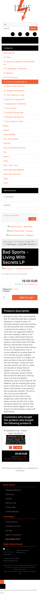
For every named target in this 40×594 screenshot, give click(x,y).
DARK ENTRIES (9, 134)
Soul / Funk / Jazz (10, 165)
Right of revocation (12, 535)
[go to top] (2, 582)
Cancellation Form (12, 539)
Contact (8, 499)
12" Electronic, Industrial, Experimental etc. (18, 63)
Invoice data (9, 507)
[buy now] (10, 447)
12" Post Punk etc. (10, 77)
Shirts (5, 161)
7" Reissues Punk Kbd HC (13, 117)
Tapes (5, 178)
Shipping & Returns (12, 490)
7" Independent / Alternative (14, 104)
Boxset (6, 130)
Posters (6, 156)
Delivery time (10, 503)
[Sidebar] (5, 40)
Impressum (9, 494)
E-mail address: (9, 197)
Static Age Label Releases (13, 170)
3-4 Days (15, 289)
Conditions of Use (12, 526)
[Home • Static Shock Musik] (20, 10)
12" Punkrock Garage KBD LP (15, 82)
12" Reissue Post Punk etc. (14, 86)
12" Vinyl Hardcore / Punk (13, 95)
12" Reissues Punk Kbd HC (14, 91)
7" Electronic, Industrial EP (14, 99)
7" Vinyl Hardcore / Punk (13, 121)
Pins (5, 152)
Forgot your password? (11, 215)
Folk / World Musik (10, 139)
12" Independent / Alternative (15, 69)
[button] (20, 34)
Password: (7, 205)
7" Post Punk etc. (10, 108)
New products (9, 53)
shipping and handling (26, 565)
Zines (5, 183)
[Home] (12, 34)
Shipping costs (32, 284)
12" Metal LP (8, 73)
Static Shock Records (12, 174)
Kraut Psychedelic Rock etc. (14, 148)
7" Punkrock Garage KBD (13, 112)
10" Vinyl (6, 57)
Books (5, 126)
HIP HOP (6, 143)
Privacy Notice (10, 522)
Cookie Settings (11, 511)
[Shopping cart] (34, 34)
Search (33, 28)
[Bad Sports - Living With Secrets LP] (17, 268)
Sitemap (8, 530)
